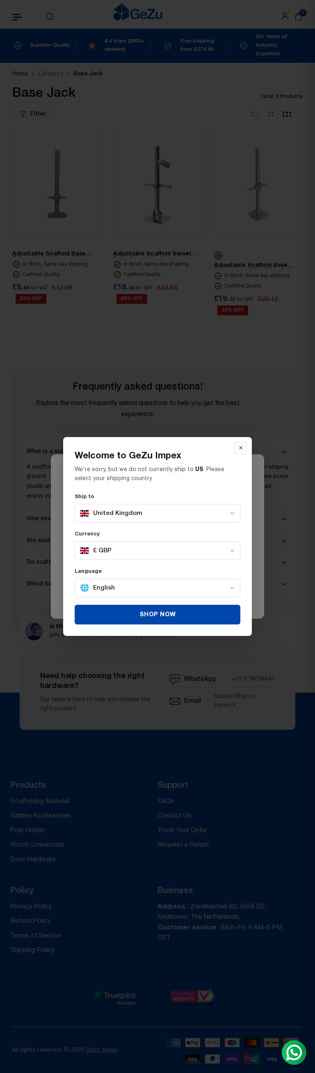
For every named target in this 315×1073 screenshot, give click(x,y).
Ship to (84, 496)
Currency (87, 534)
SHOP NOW (157, 614)
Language (88, 571)
